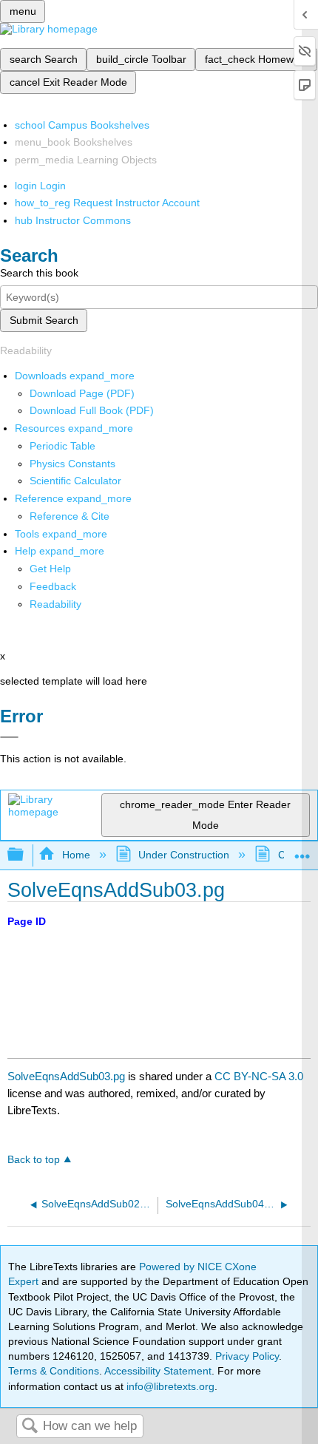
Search (29, 1426)
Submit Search (44, 320)
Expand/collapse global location (302, 850)
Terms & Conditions (53, 1371)
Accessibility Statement (158, 1371)
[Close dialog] (9, 737)
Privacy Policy (247, 1356)
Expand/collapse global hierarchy (25, 855)
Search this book (39, 273)
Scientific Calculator (75, 481)
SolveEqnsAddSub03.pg (66, 1076)
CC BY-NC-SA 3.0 (258, 1076)
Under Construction (183, 855)
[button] (53, 586)
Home (75, 855)
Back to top (33, 1159)
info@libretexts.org (169, 1386)
